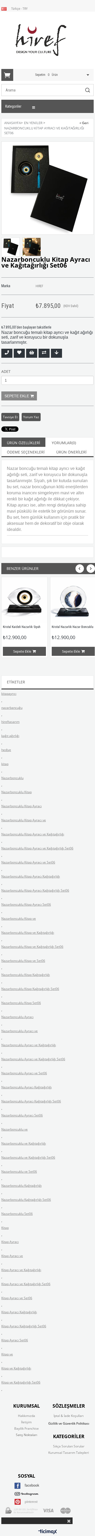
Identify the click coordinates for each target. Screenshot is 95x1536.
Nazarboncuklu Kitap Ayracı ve (23, 820)
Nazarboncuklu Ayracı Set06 (22, 1115)
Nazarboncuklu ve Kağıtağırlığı (23, 1143)
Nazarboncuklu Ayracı (17, 1017)
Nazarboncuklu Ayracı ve (19, 1031)
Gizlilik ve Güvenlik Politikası (68, 1423)
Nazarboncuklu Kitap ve (18, 918)
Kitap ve (7, 1354)
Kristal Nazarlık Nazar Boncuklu (73, 627)
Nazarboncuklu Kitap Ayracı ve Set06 (28, 862)
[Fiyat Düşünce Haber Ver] (56, 353)
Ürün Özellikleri (23, 442)
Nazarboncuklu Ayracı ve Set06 (24, 1073)
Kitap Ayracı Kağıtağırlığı (19, 1312)
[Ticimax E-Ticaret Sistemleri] (47, 1532)
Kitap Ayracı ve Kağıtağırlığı (21, 1270)
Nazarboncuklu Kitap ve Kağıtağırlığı (27, 932)
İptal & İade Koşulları (69, 1415)
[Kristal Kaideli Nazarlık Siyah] (24, 600)
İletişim (26, 1422)
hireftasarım (10, 721)
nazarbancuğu (11, 707)
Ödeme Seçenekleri (26, 452)
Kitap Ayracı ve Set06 (16, 1298)
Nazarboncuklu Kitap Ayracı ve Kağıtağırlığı (32, 834)
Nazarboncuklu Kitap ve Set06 (23, 960)
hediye (6, 750)
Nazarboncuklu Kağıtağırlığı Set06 (26, 1199)
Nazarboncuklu (12, 778)
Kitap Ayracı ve (12, 1256)
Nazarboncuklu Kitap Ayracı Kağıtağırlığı (30, 876)
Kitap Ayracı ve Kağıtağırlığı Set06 (25, 1284)
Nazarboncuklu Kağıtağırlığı (21, 1185)
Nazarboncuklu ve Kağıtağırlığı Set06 (28, 1157)
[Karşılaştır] (44, 353)
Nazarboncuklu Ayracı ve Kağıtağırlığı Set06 (33, 1059)
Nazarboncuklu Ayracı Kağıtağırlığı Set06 (31, 1101)
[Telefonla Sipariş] (6, 353)
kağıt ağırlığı (10, 736)
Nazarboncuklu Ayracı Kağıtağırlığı (26, 1087)
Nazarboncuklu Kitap (16, 792)
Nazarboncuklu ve (14, 1129)
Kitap (5, 1227)
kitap (4, 764)
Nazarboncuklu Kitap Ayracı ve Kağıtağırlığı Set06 (37, 848)
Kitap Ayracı (10, 1242)
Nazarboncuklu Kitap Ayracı (21, 806)
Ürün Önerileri (71, 452)
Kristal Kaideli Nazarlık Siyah (22, 627)
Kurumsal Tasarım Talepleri (68, 1452)
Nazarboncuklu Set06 (17, 1213)
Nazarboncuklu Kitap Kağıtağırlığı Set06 (30, 989)
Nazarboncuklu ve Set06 (19, 1171)
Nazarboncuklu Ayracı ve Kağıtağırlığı (28, 1045)
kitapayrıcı (8, 693)
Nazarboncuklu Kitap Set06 (21, 1003)
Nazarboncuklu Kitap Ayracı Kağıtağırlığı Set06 (35, 890)
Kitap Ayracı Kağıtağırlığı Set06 (23, 1326)
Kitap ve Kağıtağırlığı (16, 1368)
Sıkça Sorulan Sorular (68, 1446)
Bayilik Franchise (26, 1428)
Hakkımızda (26, 1415)
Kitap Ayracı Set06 (14, 1340)
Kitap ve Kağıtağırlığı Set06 (20, 1382)
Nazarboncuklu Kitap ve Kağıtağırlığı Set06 (32, 946)
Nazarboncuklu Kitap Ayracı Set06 (26, 904)
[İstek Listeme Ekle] (31, 353)
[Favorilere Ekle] (19, 353)
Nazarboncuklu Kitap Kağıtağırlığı (25, 974)
